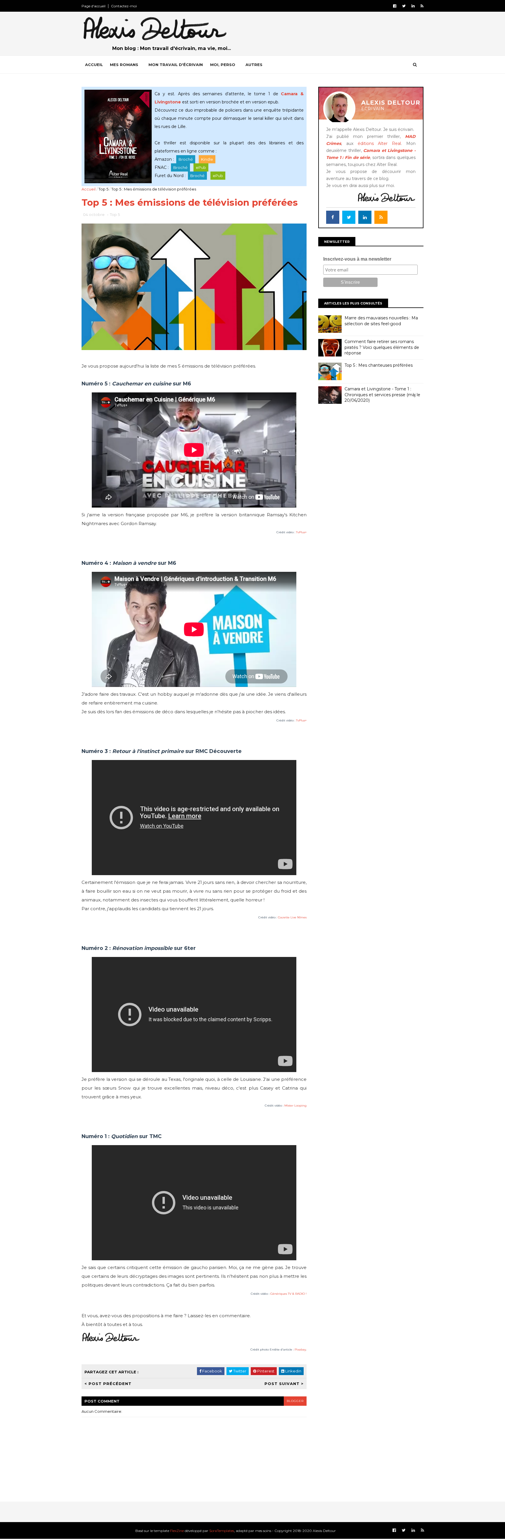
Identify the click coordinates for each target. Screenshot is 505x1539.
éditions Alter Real (379, 143)
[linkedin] (413, 6)
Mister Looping (295, 1105)
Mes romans (124, 64)
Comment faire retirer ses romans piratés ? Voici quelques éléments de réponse (382, 347)
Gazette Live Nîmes (292, 917)
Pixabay (300, 1349)
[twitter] (404, 6)
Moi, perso (222, 64)
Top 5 (103, 189)
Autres (253, 64)
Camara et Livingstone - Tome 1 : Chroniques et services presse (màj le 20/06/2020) (382, 394)
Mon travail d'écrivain (175, 64)
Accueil (94, 64)
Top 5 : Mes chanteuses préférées (379, 365)
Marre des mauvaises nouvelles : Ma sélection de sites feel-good (381, 320)
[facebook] (394, 6)
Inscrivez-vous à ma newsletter (357, 259)
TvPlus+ (301, 532)
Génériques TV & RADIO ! (288, 1294)
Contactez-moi (124, 6)
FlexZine (177, 1530)
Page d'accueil (94, 6)
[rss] (422, 6)
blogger (295, 1401)
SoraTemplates (221, 1530)
